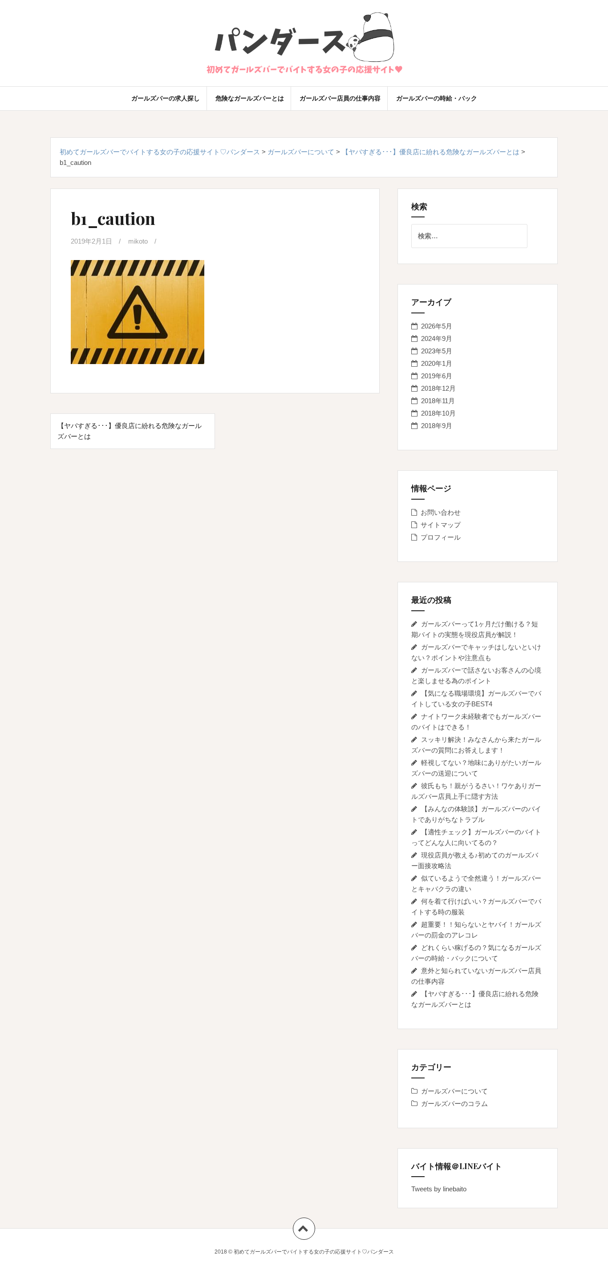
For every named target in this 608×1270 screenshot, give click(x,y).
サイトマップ (441, 525)
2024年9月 (436, 338)
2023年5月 (436, 351)
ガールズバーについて (454, 1091)
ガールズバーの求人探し (165, 98)
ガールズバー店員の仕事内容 (340, 98)
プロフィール (441, 537)
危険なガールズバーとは (249, 98)
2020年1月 (436, 363)
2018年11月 (438, 401)
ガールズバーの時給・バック (436, 98)
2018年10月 (438, 413)
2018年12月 (438, 388)
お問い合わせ (441, 512)
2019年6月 (436, 376)
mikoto (138, 241)
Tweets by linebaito (438, 1189)
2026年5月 (436, 326)
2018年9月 (436, 425)
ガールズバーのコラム (454, 1103)
